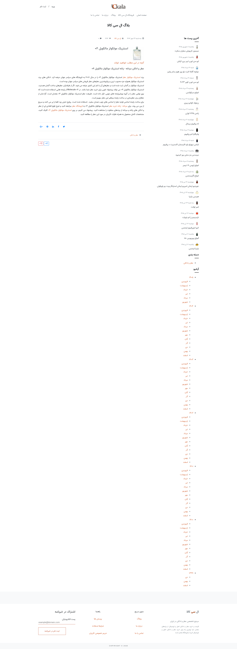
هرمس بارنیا (194, 196)
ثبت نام (43, 6)
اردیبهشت (184, 285)
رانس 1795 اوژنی (192, 113)
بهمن (186, 351)
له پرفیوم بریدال (192, 123)
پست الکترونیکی (68, 619)
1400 (191, 519)
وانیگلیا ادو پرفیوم (191, 134)
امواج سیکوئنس (192, 92)
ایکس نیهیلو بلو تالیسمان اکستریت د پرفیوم (181, 144)
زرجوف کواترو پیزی (191, 103)
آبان (186, 339)
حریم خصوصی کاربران (98, 633)
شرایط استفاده (98, 626)
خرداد (185, 289)
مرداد (186, 298)
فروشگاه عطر (77, 106)
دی (186, 347)
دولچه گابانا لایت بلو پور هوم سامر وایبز (183, 71)
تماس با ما (95, 15)
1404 (191, 306)
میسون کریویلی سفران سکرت (187, 51)
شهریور (185, 302)
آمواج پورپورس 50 (191, 238)
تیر (186, 293)
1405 (191, 277)
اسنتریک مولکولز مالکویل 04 (111, 48)
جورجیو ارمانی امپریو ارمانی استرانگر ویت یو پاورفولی (178, 186)
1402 (191, 413)
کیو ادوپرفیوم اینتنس (190, 227)
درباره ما (105, 15)
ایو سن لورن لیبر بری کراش (188, 61)
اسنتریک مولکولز (133, 77)
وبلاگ (113, 15)
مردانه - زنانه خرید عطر (118, 106)
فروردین (184, 281)
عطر (124, 77)
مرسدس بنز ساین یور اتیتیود (187, 155)
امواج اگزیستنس (192, 175)
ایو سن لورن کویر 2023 (189, 82)
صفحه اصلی (141, 15)
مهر (186, 335)
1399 (191, 573)
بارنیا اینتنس (194, 248)
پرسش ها (98, 619)
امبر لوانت (195, 207)
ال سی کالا (117, 38)
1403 (191, 359)
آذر (187, 343)
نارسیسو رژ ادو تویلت (190, 217)
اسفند (185, 355)
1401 (191, 466)
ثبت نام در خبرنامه (52, 631)
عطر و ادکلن (188, 263)
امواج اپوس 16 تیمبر (191, 165)
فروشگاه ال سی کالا (126, 15)
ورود (53, 6)
